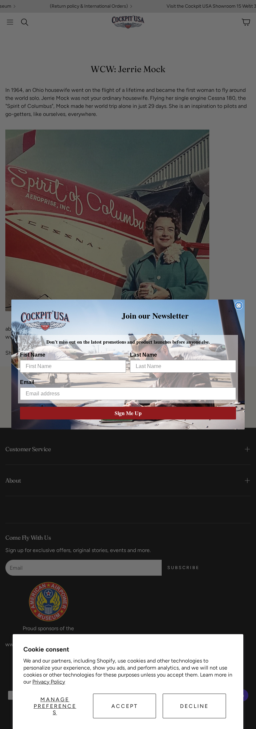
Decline (194, 706)
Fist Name (32, 355)
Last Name (143, 355)
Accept (124, 706)
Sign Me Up (128, 413)
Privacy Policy (48, 682)
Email (27, 382)
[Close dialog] (238, 305)
